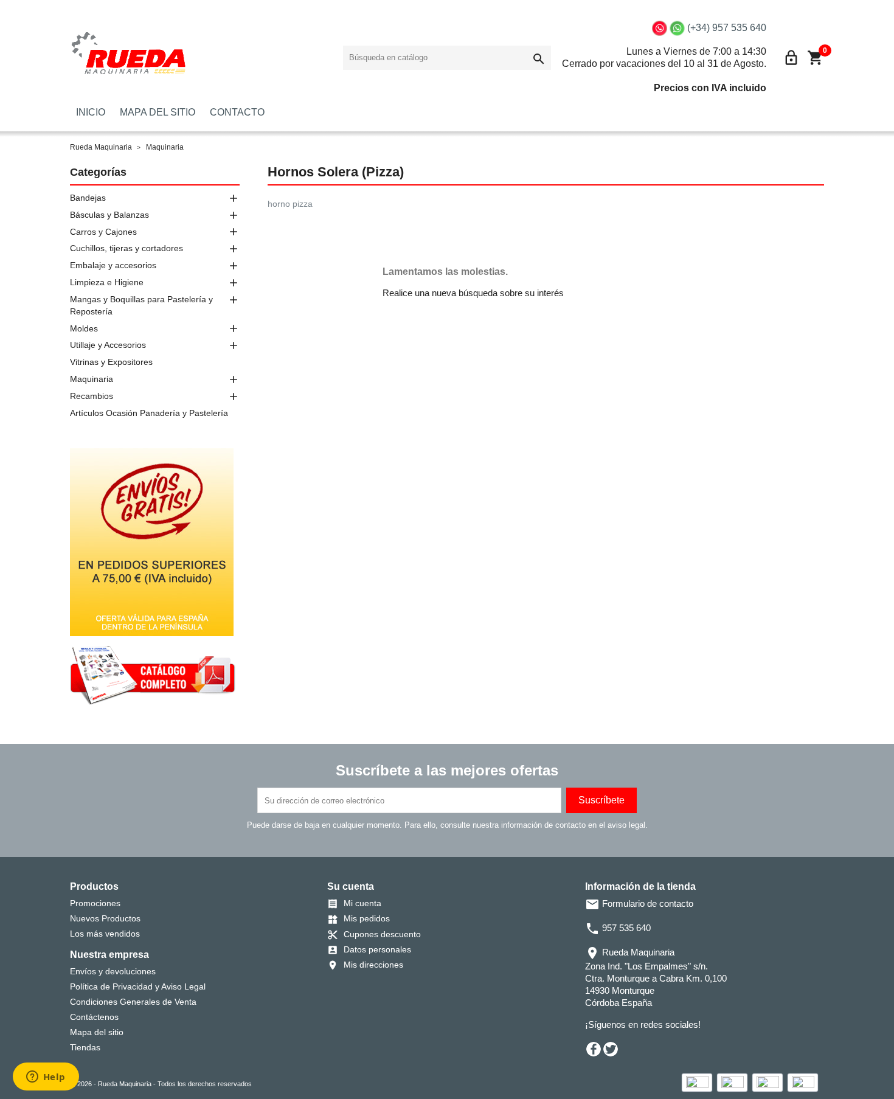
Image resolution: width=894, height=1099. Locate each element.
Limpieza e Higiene (107, 282)
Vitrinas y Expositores (111, 362)
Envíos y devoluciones (113, 971)
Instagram (644, 1049)
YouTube (627, 1049)
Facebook (593, 1049)
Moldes (84, 328)
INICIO (90, 112)
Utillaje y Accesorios (108, 345)
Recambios (91, 396)
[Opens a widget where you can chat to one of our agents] (45, 1078)
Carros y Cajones (103, 232)
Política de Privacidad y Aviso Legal (138, 986)
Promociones (95, 903)
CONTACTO (237, 112)
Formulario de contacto (639, 903)
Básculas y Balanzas (109, 215)
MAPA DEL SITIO (157, 112)
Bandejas (88, 198)
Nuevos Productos (105, 918)
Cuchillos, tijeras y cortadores (126, 248)
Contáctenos (94, 1017)
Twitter (610, 1049)
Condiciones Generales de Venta (133, 1002)
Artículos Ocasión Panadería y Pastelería (149, 413)
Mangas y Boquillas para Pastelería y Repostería (141, 305)
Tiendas (85, 1047)
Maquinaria (91, 379)
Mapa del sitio (96, 1032)
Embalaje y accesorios (113, 265)
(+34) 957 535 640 (726, 28)
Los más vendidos (105, 933)
